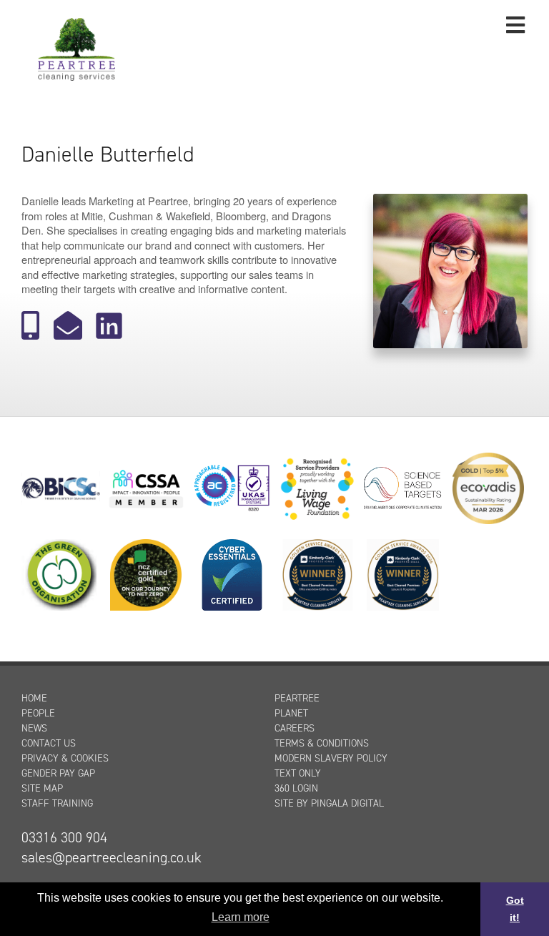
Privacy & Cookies (65, 758)
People (38, 713)
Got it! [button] (515, 909)
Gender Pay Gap (58, 773)
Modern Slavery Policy (330, 758)
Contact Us (48, 743)
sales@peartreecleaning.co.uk (111, 857)
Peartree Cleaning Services (76, 47)
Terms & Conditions (321, 743)
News (34, 728)
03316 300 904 (64, 837)
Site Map (42, 788)
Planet (291, 713)
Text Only (297, 773)
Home (34, 698)
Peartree (297, 698)
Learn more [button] (240, 917)
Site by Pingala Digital (329, 803)
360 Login (296, 788)
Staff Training (57, 803)
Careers (294, 728)
